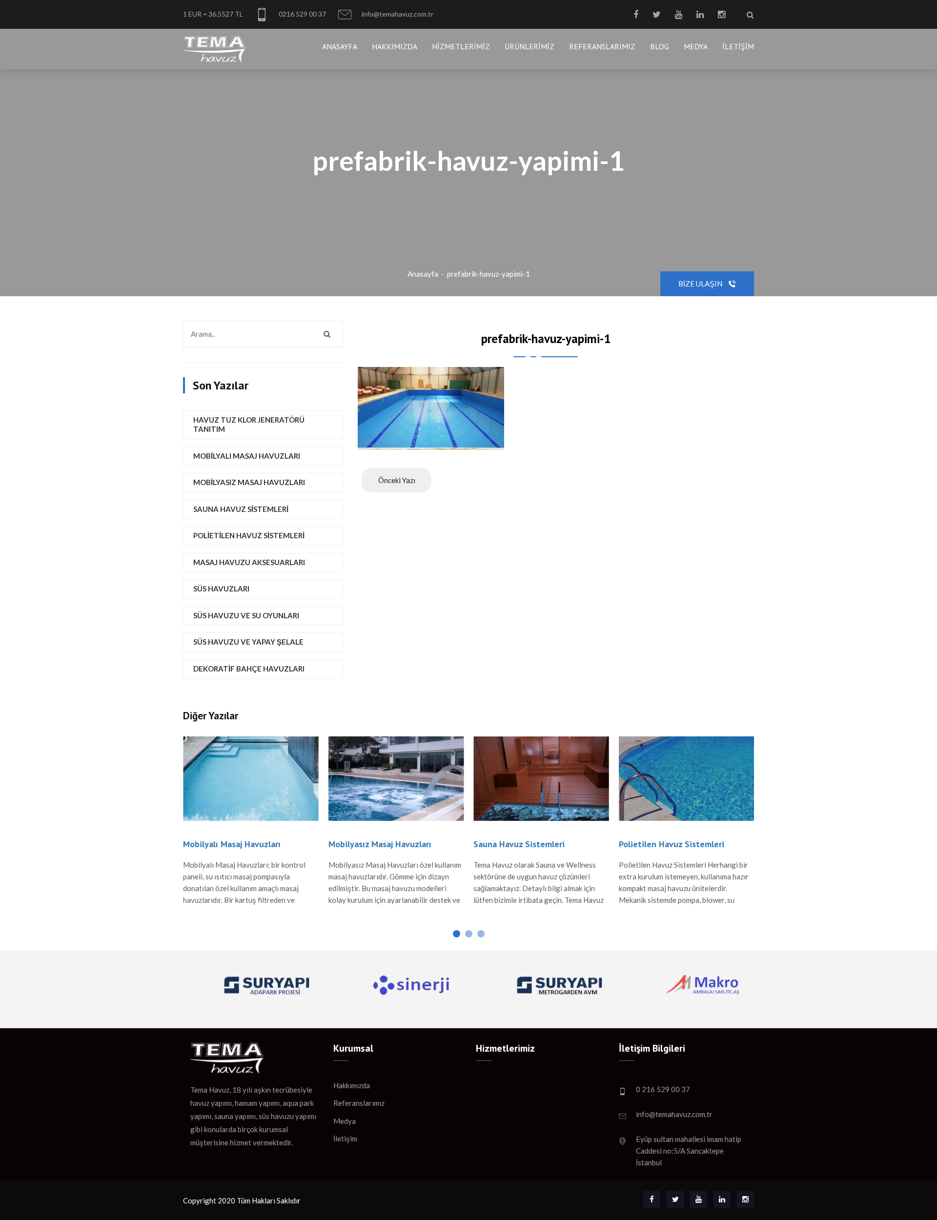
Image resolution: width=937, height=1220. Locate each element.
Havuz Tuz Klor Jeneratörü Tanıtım (249, 424)
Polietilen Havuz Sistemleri (249, 535)
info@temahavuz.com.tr (396, 14)
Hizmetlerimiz (461, 46)
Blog (659, 46)
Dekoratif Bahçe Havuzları (249, 668)
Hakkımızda (394, 46)
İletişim (738, 46)
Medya (696, 46)
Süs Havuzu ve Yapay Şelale (248, 641)
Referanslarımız (602, 46)
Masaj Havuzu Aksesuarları (249, 562)
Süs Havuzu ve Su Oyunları (246, 615)
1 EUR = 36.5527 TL (213, 14)
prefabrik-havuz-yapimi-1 (488, 273)
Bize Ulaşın (701, 283)
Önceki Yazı (396, 480)
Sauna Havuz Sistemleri (240, 509)
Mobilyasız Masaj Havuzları (249, 482)
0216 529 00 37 (301, 14)
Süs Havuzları (221, 588)
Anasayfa (339, 46)
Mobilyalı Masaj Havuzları (246, 455)
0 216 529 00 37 (663, 1089)
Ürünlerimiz (529, 46)
